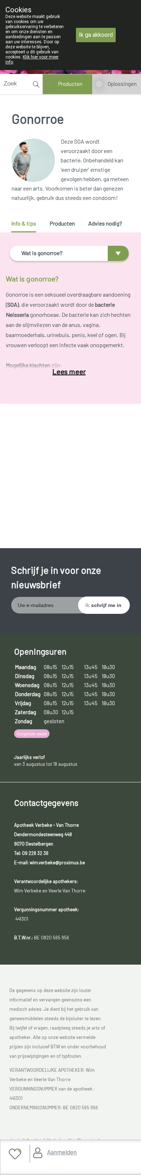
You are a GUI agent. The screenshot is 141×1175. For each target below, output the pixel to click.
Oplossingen (122, 83)
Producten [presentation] (62, 223)
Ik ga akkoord (96, 34)
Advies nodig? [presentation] (105, 223)
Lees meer (69, 371)
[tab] (26, 226)
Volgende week (31, 734)
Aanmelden (62, 1152)
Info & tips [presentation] (23, 223)
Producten (70, 83)
